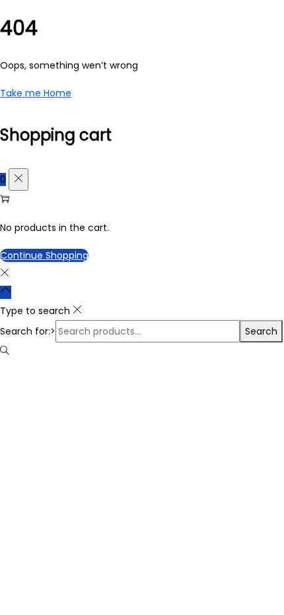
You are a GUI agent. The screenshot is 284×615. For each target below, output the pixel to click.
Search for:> (27, 331)
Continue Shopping (44, 255)
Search (261, 331)
